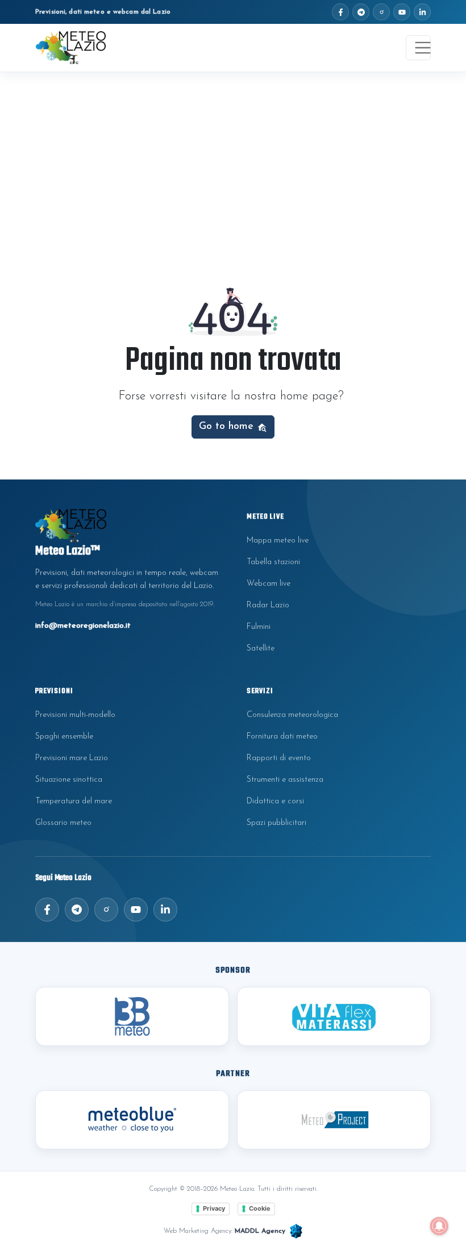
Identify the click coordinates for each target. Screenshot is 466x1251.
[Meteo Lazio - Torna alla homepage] (127, 526)
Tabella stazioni (273, 562)
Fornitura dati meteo (282, 736)
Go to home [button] (228, 426)
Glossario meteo (63, 823)
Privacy (214, 1208)
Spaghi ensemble (64, 736)
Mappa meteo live (278, 540)
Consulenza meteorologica (292, 715)
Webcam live (268, 583)
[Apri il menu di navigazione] (418, 47)
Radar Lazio (268, 605)
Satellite (260, 648)
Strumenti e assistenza (285, 779)
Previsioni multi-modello (75, 715)
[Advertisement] (233, 157)
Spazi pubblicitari (276, 823)
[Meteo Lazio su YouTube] (401, 11)
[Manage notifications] (439, 1226)
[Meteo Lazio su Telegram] (360, 11)
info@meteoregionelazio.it (83, 626)
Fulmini (259, 627)
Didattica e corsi (275, 801)
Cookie (260, 1208)
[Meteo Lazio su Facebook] (340, 11)
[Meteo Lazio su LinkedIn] (422, 11)
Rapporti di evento (279, 758)
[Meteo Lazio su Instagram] (381, 11)
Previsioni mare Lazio (71, 758)
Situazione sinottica (68, 779)
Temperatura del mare (73, 801)
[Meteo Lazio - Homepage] (70, 47)
